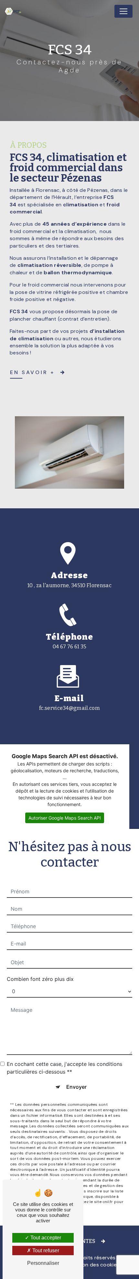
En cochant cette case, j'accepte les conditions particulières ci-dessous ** (64, 1068)
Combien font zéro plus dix (40, 979)
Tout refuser (45, 1250)
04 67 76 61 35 (69, 647)
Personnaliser (43, 1263)
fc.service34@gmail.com (69, 708)
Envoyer (76, 1087)
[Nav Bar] (123, 11)
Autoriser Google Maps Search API (64, 818)
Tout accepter (45, 1237)
